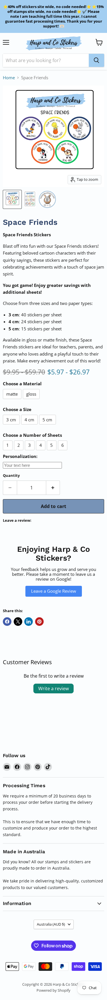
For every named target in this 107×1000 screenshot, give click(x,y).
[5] (52, 451)
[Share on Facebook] (7, 621)
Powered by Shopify (53, 990)
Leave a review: (17, 520)
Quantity (11, 475)
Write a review (53, 688)
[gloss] (32, 400)
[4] (41, 451)
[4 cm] (30, 425)
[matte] (13, 400)
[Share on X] (18, 621)
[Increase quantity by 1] (53, 488)
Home (9, 77)
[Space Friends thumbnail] (12, 199)
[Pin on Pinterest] (39, 621)
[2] (19, 451)
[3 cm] (12, 425)
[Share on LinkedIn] (28, 621)
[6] (63, 451)
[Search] (96, 60)
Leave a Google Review (53, 591)
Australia (51, 924)
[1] (8, 451)
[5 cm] (48, 425)
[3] (30, 451)
